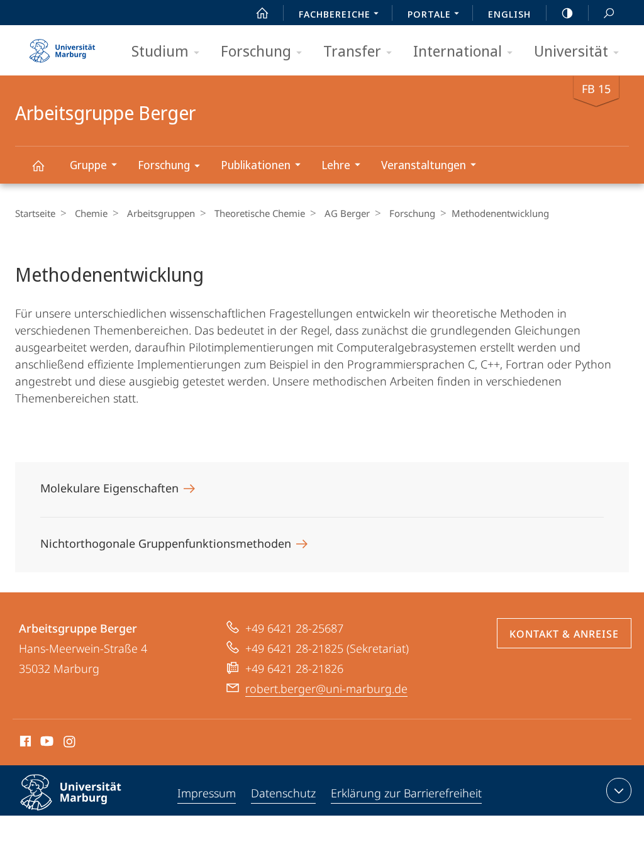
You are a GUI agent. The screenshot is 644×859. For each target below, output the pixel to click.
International (457, 50)
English (509, 14)
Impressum (206, 793)
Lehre (335, 164)
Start (262, 12)
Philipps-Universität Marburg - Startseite (62, 46)
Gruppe (88, 164)
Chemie (91, 213)
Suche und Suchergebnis (609, 12)
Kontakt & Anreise (564, 634)
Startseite (35, 213)
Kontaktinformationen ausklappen (618, 790)
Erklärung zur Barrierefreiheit (406, 793)
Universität (571, 50)
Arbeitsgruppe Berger (37, 165)
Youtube (45, 743)
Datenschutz (283, 793)
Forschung (256, 50)
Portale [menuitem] (429, 14)
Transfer (352, 50)
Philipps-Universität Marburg (92, 812)
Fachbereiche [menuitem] (334, 14)
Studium (160, 50)
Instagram (70, 743)
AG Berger (347, 213)
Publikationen (256, 164)
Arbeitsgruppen (161, 213)
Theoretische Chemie (259, 213)
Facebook (24, 743)
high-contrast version (567, 12)
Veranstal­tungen (423, 164)
